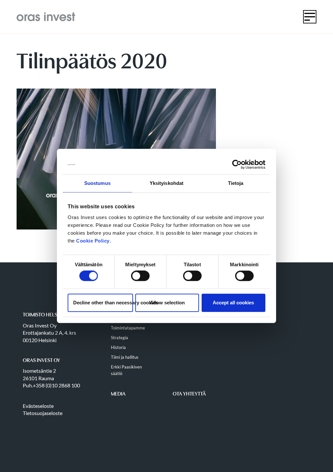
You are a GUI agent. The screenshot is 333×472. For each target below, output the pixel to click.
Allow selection (167, 302)
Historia (118, 347)
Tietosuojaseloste (42, 413)
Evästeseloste (38, 406)
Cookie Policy (93, 240)
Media (118, 394)
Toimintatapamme (128, 327)
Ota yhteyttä (189, 394)
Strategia (119, 337)
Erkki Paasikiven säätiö (126, 370)
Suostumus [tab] (97, 183)
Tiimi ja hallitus (125, 357)
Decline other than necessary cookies (103, 302)
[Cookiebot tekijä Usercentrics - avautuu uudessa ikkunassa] (236, 164)
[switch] (140, 276)
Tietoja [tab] (236, 183)
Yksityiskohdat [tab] (166, 183)
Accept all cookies (233, 302)
